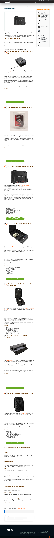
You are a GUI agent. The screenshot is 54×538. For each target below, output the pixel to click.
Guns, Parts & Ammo (19, 2)
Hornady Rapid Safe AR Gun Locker (11, 360)
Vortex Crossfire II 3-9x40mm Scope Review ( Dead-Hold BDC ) (44, 38)
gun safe (26, 32)
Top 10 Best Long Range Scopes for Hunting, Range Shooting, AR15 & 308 (44, 31)
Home (13, 2)
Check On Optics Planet (15, 102)
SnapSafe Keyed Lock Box (10, 71)
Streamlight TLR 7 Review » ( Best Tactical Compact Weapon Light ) (44, 27)
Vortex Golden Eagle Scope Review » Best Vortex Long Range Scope (44, 42)
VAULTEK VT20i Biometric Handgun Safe (25, 185)
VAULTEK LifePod (24, 413)
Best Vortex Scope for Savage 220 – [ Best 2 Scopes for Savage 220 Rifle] (45, 20)
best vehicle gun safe (19, 519)
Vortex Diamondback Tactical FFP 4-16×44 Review (45, 23)
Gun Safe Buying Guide (26, 510)
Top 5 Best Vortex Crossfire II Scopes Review (45, 45)
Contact (44, 0)
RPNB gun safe (14, 246)
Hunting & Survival (39, 2)
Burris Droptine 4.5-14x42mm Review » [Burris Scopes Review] (44, 35)
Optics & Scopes (26, 2)
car (24, 32)
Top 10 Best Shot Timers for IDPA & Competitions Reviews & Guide (44, 16)
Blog (48, 0)
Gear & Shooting (33, 2)
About (40, 0)
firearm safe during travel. (22, 508)
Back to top (47, 536)
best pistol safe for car (11, 519)
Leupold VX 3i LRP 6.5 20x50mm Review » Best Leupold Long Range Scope (44, 12)
